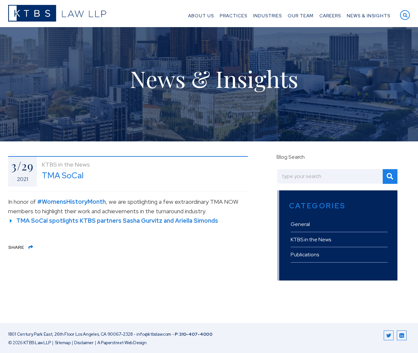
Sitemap (63, 342)
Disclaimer (83, 342)
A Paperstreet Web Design (121, 342)
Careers (330, 16)
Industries (267, 16)
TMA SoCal (63, 175)
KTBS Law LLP (37, 342)
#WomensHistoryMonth (71, 201)
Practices (233, 16)
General (300, 224)
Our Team (301, 16)
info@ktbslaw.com (154, 334)
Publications (305, 254)
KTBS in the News (311, 239)
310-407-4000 (195, 334)
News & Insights (368, 16)
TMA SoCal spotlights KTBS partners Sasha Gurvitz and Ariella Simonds (117, 220)
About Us (201, 16)
